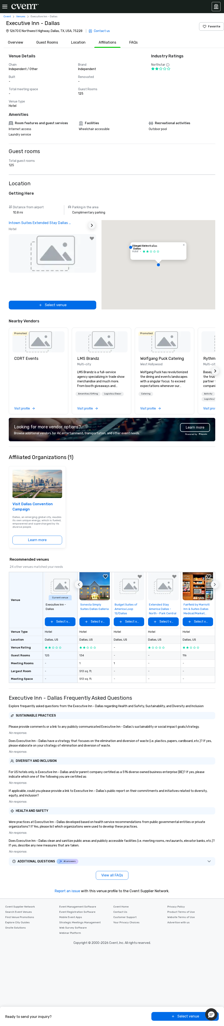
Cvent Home (121, 906)
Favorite (214, 26)
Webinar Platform (70, 932)
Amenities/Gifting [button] (88, 393)
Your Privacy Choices (126, 922)
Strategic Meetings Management (80, 922)
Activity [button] (208, 393)
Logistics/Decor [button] (112, 393)
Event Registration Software (77, 911)
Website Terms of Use (181, 917)
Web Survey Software (73, 927)
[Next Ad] (91, 225)
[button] (158, 264)
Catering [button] (145, 393)
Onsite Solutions (15, 927)
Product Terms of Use (181, 911)
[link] (38, 341)
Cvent (7, 16)
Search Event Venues (18, 911)
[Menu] (5, 6)
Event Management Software (77, 906)
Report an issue (67, 891)
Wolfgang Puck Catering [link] (162, 358)
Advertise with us (178, 922)
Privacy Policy (176, 906)
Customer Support (124, 917)
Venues (20, 16)
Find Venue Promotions (19, 917)
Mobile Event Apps (70, 917)
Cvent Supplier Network (20, 906)
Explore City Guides (17, 922)
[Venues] (216, 6)
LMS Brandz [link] (88, 358)
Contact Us (120, 911)
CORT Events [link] (26, 358)
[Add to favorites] (91, 238)
